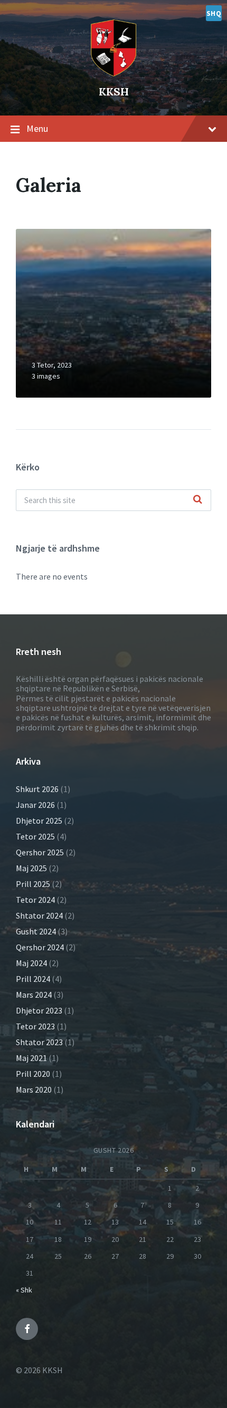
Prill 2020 (33, 1073)
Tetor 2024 (35, 899)
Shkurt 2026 (37, 789)
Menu (37, 128)
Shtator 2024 (39, 915)
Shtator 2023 (39, 1042)
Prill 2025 (33, 884)
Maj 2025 (31, 868)
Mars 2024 (34, 994)
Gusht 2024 (36, 931)
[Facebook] (27, 1329)
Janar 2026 (35, 804)
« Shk (24, 1290)
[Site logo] (113, 46)
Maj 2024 (31, 963)
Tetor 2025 (35, 836)
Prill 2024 (33, 978)
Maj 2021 (31, 1058)
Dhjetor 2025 (39, 820)
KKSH (114, 91)
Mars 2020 (34, 1089)
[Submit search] (197, 500)
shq (214, 13)
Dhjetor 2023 (39, 1010)
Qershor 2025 (40, 852)
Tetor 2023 (35, 1026)
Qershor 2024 (40, 947)
